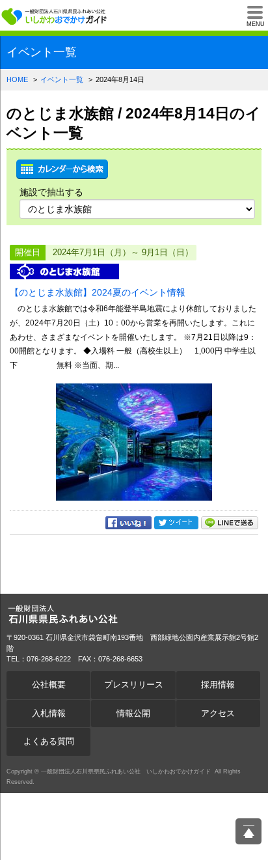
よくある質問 (48, 741)
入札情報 (49, 713)
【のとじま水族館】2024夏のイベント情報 (97, 292)
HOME (17, 79)
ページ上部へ (248, 831)
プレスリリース (133, 684)
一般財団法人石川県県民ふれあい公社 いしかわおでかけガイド (55, 16)
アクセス (218, 713)
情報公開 (133, 713)
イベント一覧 (61, 79)
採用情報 (218, 684)
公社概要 (49, 684)
